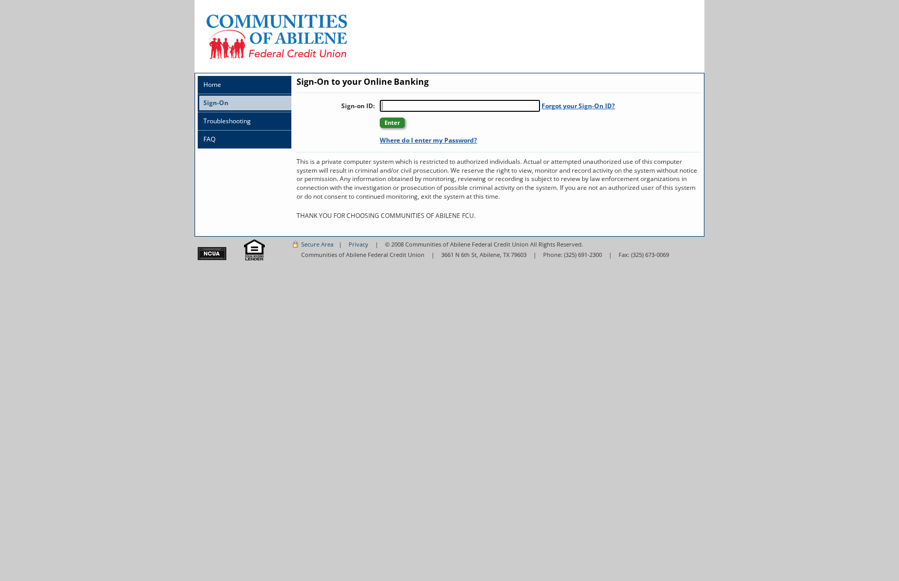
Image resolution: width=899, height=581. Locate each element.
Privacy (358, 244)
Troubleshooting (227, 121)
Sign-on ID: (358, 105)
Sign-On (215, 102)
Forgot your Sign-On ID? (578, 105)
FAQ (209, 139)
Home (212, 84)
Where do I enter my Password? (428, 140)
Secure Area (317, 244)
